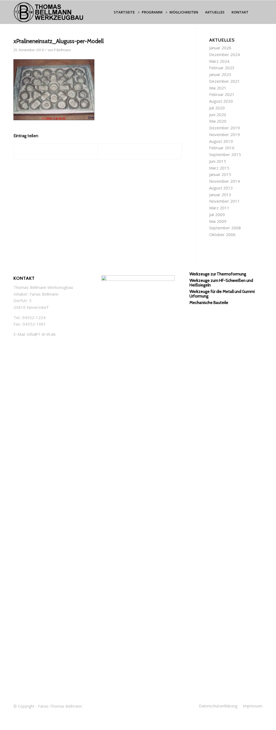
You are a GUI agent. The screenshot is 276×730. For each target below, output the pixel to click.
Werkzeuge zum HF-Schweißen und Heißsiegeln (221, 283)
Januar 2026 (220, 47)
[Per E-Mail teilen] (139, 151)
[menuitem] (124, 12)
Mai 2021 (217, 88)
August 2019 (221, 141)
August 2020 (221, 101)
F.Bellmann (62, 50)
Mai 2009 (217, 221)
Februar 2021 (221, 94)
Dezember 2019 (224, 127)
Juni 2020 (217, 114)
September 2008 (225, 227)
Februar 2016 (221, 147)
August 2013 (221, 188)
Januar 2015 (220, 174)
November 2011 (224, 201)
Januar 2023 (220, 74)
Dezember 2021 (224, 81)
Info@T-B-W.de (41, 334)
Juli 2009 (217, 214)
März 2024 (219, 61)
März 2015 (219, 168)
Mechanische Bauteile (208, 302)
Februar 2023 (221, 67)
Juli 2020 (217, 107)
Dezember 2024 (224, 54)
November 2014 (224, 181)
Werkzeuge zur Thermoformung (217, 274)
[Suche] (257, 12)
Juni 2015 (217, 161)
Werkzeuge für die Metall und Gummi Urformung (222, 294)
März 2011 (219, 207)
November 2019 (224, 134)
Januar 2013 (220, 194)
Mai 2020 (217, 121)
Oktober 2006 (222, 234)
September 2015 (225, 154)
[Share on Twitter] (56, 151)
